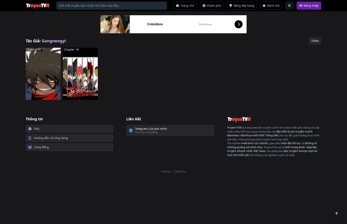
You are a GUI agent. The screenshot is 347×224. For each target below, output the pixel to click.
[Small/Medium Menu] (289, 6)
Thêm (315, 41)
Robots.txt (180, 171)
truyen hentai (258, 131)
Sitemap (165, 171)
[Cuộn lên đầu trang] (337, 214)
